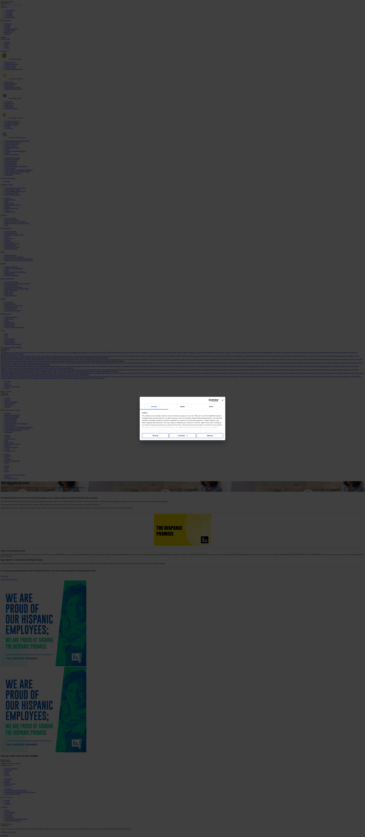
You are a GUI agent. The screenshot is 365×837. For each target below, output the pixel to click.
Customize (181, 435)
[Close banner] (222, 400)
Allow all (210, 435)
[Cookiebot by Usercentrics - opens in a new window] (210, 400)
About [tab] (211, 406)
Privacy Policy (210, 429)
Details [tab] (182, 406)
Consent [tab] (154, 406)
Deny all (155, 435)
